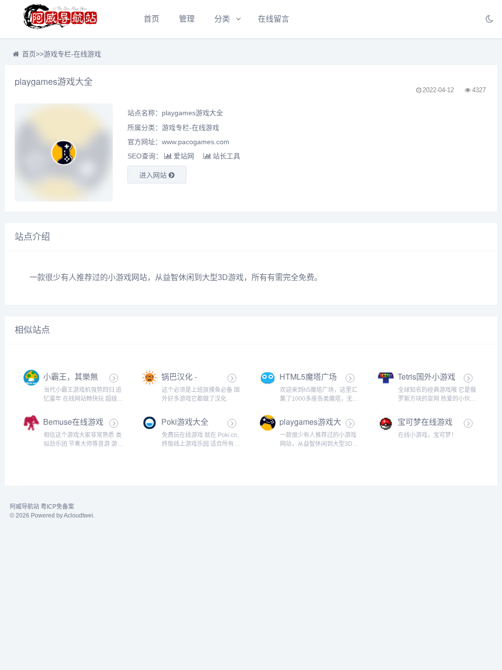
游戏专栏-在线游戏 (72, 54)
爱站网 (184, 156)
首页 (151, 19)
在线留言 (273, 19)
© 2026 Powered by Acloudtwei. (52, 515)
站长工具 (226, 156)
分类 (222, 19)
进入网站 (154, 175)
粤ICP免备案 (57, 506)
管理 (187, 19)
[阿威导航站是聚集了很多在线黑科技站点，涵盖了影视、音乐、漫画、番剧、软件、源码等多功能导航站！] (61, 19)
